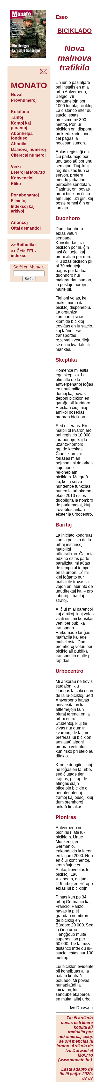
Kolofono (20, 111)
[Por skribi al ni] (43, 72)
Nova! (17, 94)
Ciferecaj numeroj (28, 155)
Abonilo (18, 144)
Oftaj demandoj (26, 228)
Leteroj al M (28, 172)
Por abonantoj (25, 195)
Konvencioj (22, 178)
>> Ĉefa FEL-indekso (23, 253)
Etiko (16, 183)
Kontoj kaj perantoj (21, 125)
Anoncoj (19, 222)
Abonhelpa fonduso (22, 135)
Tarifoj (17, 117)
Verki (16, 166)
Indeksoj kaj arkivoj (22, 208)
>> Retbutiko (23, 245)
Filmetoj (18, 201)
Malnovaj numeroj (28, 149)
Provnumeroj (23, 100)
